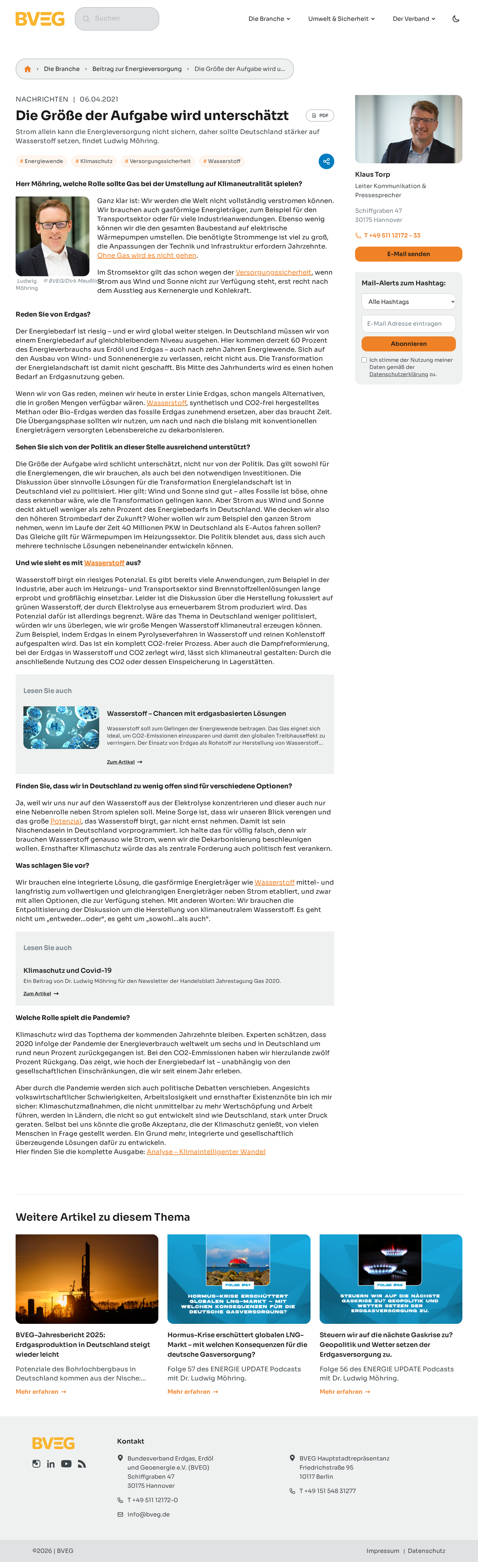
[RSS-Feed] (82, 1464)
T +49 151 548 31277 (327, 1491)
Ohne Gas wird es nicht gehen (146, 255)
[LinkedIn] (51, 1464)
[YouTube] (66, 1464)
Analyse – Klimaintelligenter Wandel (206, 1152)
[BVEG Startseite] (59, 1443)
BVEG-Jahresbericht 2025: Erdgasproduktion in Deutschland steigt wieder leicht (83, 1345)
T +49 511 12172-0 (152, 1500)
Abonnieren (409, 343)
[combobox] (123, 18)
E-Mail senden (408, 254)
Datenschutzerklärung (398, 374)
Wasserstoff (224, 161)
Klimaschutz (96, 161)
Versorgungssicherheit (160, 161)
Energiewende (44, 161)
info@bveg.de (148, 1514)
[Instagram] (36, 1464)
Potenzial (65, 821)
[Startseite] (27, 69)
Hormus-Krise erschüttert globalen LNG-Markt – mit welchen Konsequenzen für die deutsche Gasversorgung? (237, 1345)
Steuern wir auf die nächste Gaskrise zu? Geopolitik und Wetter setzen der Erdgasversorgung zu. (386, 1345)
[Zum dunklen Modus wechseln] (455, 18)
